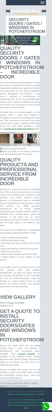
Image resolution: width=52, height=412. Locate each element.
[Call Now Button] (45, 406)
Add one (3, 386)
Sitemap (11, 394)
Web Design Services (25, 394)
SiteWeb (40, 394)
